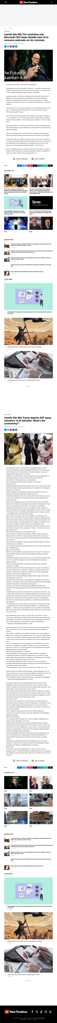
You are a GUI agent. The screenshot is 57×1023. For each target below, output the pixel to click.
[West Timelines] (28, 2)
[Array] (16, 223)
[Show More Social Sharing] (19, 46)
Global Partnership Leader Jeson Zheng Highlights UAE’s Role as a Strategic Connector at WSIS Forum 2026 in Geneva (31, 258)
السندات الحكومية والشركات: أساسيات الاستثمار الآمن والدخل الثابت (23, 380)
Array (5, 231)
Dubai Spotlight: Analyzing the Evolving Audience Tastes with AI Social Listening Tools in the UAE (14, 212)
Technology (7, 31)
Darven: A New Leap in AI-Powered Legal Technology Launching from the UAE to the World (40, 212)
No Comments (15, 43)
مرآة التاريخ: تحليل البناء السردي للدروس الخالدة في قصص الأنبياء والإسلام (24, 347)
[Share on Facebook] (5, 46)
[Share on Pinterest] (11, 46)
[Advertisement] (28, 15)
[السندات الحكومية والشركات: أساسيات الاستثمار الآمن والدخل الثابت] (28, 364)
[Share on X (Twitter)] (8, 46)
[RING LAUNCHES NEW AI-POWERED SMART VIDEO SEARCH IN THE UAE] (6, 273)
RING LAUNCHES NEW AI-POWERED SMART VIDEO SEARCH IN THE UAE (27, 271)
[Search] (51, 2)
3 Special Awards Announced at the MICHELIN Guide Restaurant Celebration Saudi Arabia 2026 (31, 265)
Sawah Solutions (41, 1018)
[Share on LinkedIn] (13, 46)
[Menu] (6, 2)
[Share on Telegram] (16, 46)
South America (7, 414)
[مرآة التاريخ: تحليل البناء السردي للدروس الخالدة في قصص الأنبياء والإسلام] (28, 331)
